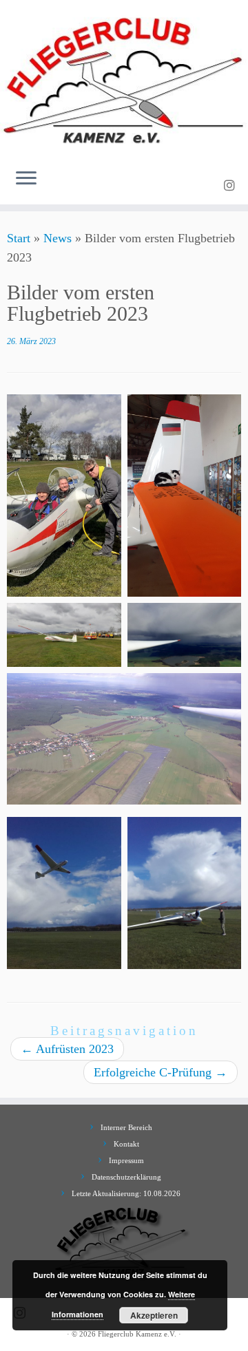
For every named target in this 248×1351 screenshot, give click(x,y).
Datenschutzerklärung (126, 1177)
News (57, 238)
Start (18, 238)
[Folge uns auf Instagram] (231, 186)
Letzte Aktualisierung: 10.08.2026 (126, 1193)
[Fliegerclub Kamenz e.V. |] (124, 79)
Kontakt (126, 1144)
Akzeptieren (154, 1315)
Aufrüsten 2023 (67, 1049)
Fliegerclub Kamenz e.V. (137, 1334)
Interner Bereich (126, 1127)
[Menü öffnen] (26, 179)
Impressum (126, 1160)
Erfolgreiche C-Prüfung (160, 1072)
